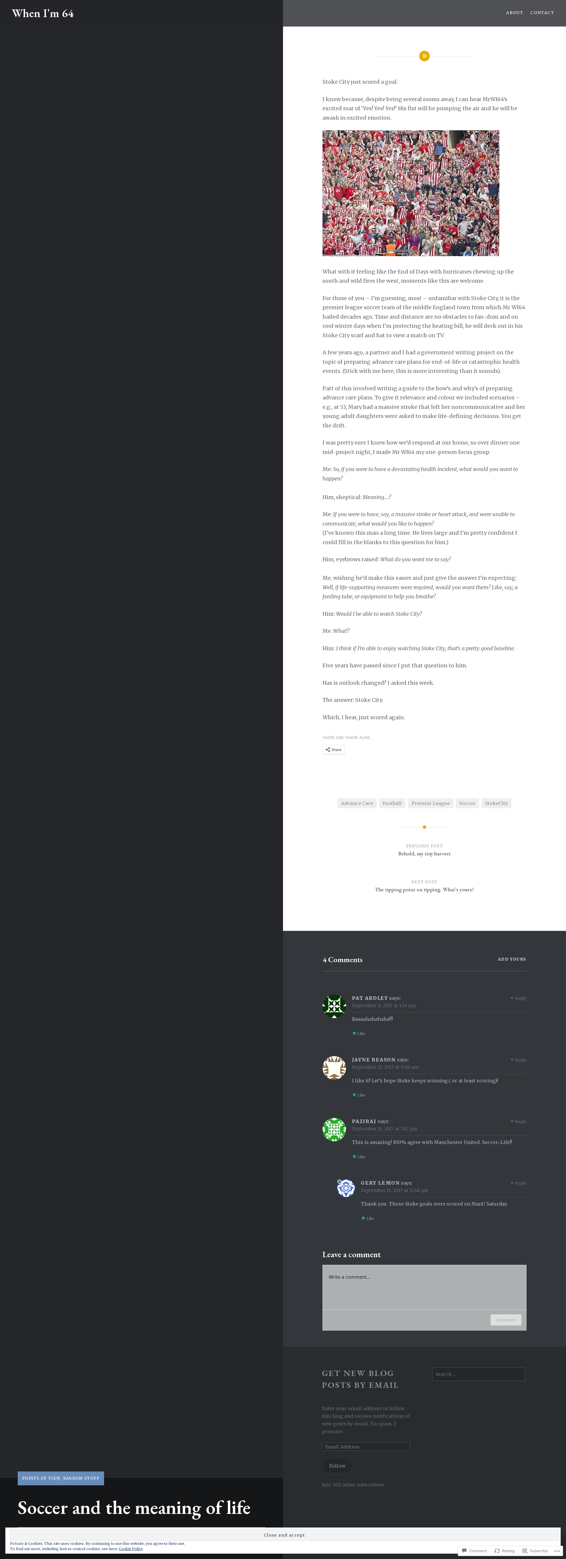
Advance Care (357, 803)
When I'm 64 (43, 13)
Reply (520, 998)
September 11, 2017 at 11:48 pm (394, 1190)
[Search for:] (478, 1374)
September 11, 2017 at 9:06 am (385, 1067)
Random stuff (81, 1478)
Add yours (512, 959)
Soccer (467, 803)
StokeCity (496, 803)
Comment (506, 1319)
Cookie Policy (131, 1549)
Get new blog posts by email (360, 1378)
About (514, 12)
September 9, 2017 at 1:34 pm (384, 1005)
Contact (542, 12)
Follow (337, 1466)
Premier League (431, 803)
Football (392, 803)
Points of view (41, 1478)
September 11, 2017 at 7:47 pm (384, 1129)
